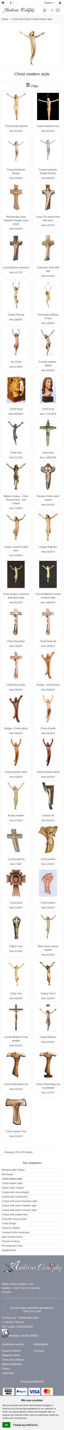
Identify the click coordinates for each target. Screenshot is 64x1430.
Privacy (6, 1369)
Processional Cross (12, 1246)
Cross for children (11, 1228)
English (48, 2)
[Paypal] (28, 1391)
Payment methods (11, 1351)
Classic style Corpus (13, 1187)
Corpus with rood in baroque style (19, 1201)
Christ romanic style (12, 1183)
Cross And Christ (21, 19)
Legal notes (8, 1373)
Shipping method (11, 1355)
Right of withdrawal (12, 1364)
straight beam (9, 1250)
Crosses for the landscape (15, 1232)
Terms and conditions (13, 1360)
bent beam (7, 1174)
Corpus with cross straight (15, 1192)
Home (5, 19)
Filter (34, 86)
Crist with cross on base (14, 1219)
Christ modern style (42, 19)
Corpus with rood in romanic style (19, 1210)
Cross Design (9, 1223)
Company (39, 1351)
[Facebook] (4, 1331)
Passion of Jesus (11, 1241)
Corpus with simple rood (14, 1214)
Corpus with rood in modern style (19, 1205)
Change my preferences (25, 1425)
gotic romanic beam (12, 1237)
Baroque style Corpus (13, 1170)
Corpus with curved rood (15, 1196)
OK (6, 1425)
